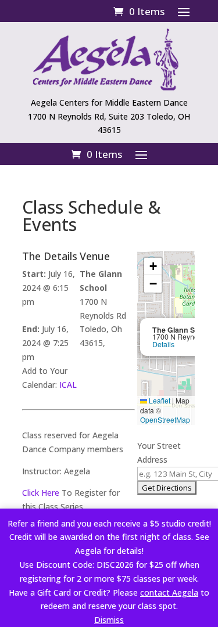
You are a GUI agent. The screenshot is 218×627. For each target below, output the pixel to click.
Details (163, 344)
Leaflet (158, 400)
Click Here (40, 492)
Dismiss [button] (109, 619)
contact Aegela (169, 592)
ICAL (68, 384)
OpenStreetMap (165, 419)
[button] (153, 266)
